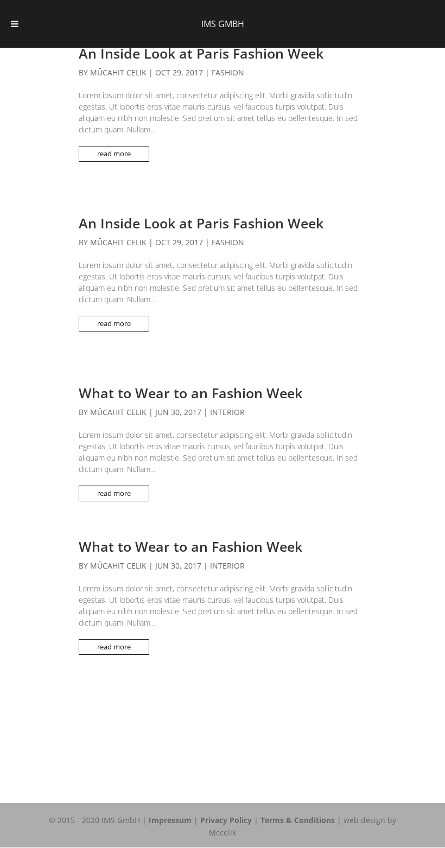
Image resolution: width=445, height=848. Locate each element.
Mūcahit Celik (118, 72)
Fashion (228, 72)
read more (114, 153)
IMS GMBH (222, 24)
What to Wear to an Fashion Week (190, 393)
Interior (227, 412)
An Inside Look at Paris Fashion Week (201, 53)
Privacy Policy (226, 820)
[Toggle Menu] (14, 24)
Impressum (170, 820)
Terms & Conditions (297, 820)
